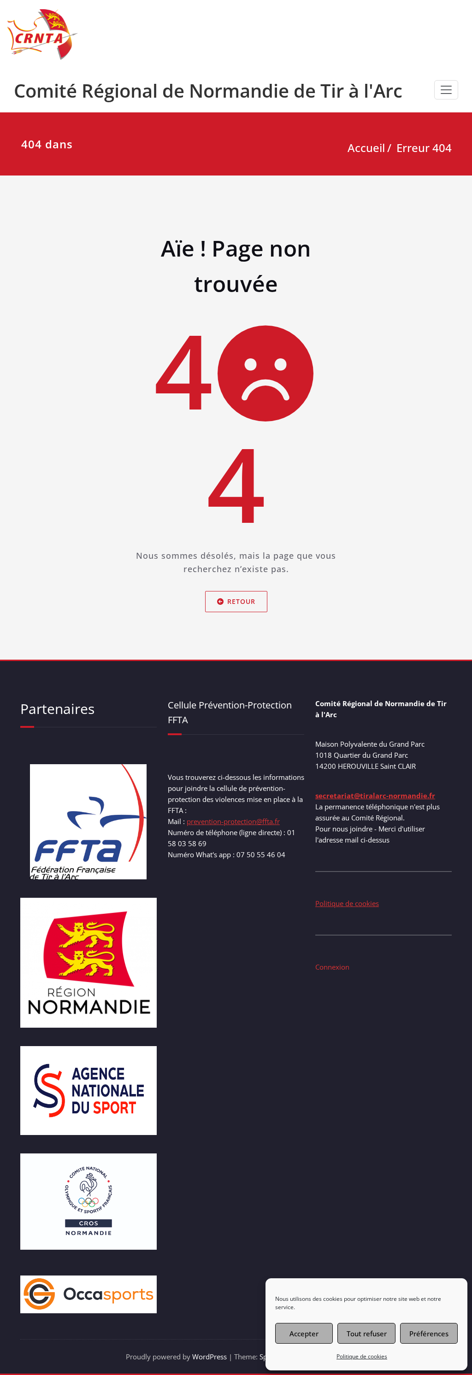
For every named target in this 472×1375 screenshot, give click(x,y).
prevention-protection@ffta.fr (233, 821)
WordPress (209, 1356)
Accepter (304, 1333)
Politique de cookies (361, 1356)
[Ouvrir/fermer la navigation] (446, 89)
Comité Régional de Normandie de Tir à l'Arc (208, 90)
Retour (241, 601)
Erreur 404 (424, 147)
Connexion (332, 966)
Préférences (428, 1333)
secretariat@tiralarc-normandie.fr (375, 795)
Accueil (366, 147)
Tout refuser (367, 1333)
